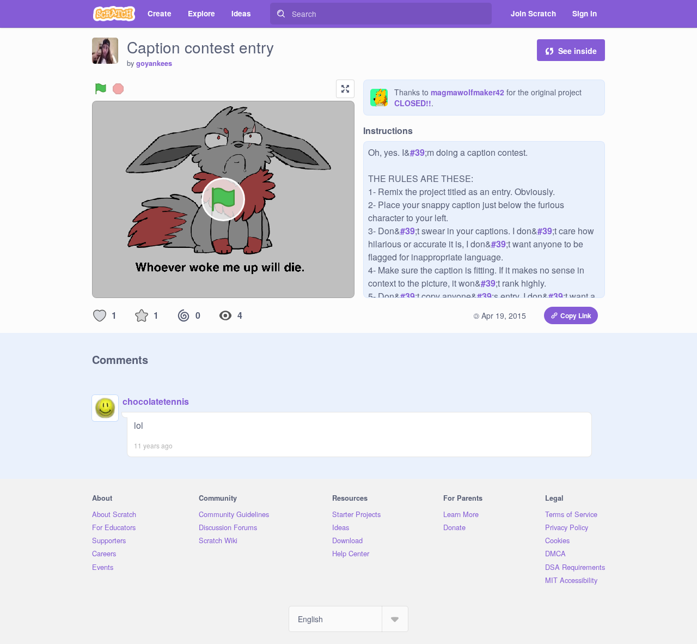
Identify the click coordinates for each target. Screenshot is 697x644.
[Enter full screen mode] (345, 89)
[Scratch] (114, 13)
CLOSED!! (412, 103)
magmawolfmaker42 (467, 92)
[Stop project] (118, 89)
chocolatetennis (156, 401)
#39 (417, 152)
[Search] (281, 14)
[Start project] (100, 89)
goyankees (154, 63)
